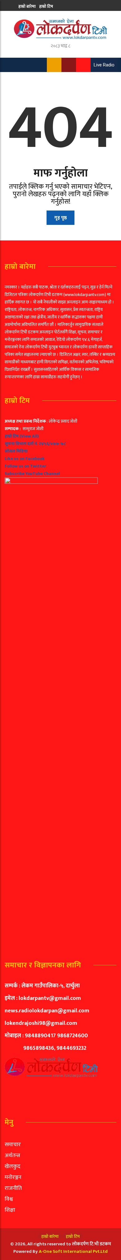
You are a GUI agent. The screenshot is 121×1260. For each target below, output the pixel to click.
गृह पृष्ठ (60, 218)
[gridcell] (60, 681)
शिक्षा (10, 1210)
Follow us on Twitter (25, 466)
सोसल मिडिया (16, 451)
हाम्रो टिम (46, 6)
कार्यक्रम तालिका (31, 18)
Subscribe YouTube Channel (32, 473)
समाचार (13, 1144)
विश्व (9, 1199)
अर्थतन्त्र (12, 1155)
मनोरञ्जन (13, 1177)
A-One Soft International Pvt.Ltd (73, 1251)
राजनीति (13, 1188)
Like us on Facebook (25, 458)
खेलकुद (12, 1166)
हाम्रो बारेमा (27, 6)
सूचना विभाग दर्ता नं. (21, 443)
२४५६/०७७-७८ (52, 443)
